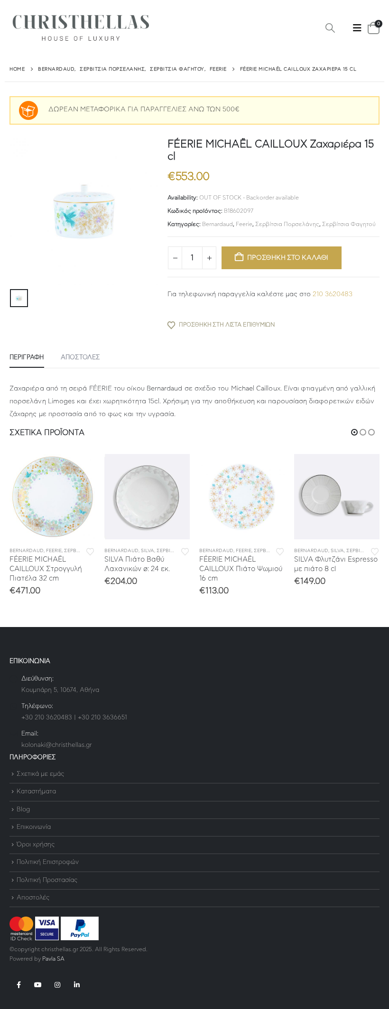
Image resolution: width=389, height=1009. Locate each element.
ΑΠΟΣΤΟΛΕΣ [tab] (80, 358)
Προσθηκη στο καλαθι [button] (79, 469)
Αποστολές (33, 898)
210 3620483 (332, 294)
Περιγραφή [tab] (26, 358)
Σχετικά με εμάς (40, 774)
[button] (330, 28)
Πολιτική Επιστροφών (48, 863)
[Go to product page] (52, 496)
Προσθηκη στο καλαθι (287, 258)
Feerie (244, 224)
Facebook (18, 985)
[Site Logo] (80, 28)
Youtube (38, 985)
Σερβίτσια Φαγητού (349, 224)
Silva (147, 550)
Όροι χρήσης (36, 845)
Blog (23, 810)
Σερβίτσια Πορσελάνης (287, 224)
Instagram (57, 985)
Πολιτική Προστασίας (47, 880)
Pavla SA (53, 959)
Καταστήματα (36, 792)
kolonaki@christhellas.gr (56, 745)
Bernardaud (217, 224)
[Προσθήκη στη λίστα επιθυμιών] (90, 551)
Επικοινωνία (34, 827)
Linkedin (77, 985)
